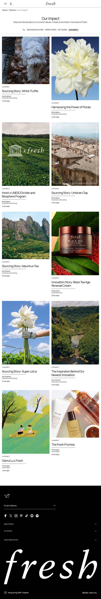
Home (4, 10)
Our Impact (23, 10)
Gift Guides (62, 30)
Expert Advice (51, 30)
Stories (12, 10)
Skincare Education (35, 30)
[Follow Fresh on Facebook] (5, 515)
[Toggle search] (11, 3)
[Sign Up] (54, 505)
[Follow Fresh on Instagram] (16, 515)
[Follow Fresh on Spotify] (37, 515)
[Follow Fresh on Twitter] (10, 515)
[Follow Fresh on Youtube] (31, 515)
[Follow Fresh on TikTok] (26, 515)
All (24, 30)
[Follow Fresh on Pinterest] (21, 515)
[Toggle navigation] (5, 3)
